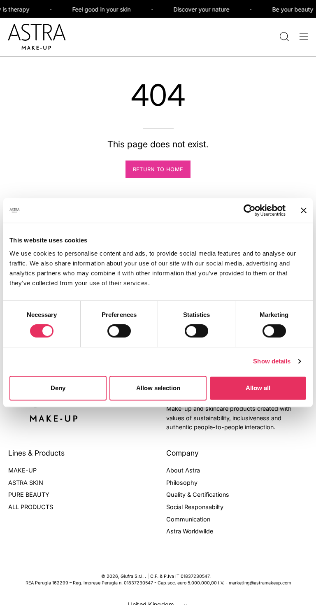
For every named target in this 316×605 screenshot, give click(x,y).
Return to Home (158, 169)
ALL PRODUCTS (30, 506)
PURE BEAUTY (28, 494)
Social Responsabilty (194, 506)
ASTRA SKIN (25, 482)
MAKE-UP (22, 470)
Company (182, 453)
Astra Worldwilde (189, 531)
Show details (271, 361)
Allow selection (158, 387)
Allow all (258, 387)
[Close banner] (304, 210)
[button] (283, 36)
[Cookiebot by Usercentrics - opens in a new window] (250, 210)
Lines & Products (36, 453)
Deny (58, 387)
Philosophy (182, 482)
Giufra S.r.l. (133, 576)
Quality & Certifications (197, 494)
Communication (188, 518)
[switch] (119, 330)
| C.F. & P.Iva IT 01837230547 (178, 576)
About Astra (183, 470)
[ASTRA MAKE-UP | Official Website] (37, 37)
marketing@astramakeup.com (260, 583)
